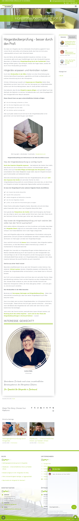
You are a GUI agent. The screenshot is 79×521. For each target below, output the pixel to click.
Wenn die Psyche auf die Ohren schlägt (70, 61)
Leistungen (46, 466)
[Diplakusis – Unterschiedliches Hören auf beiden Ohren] (42, 429)
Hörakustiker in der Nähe (18, 74)
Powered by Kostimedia (53, 512)
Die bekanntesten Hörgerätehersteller (70, 52)
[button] (3, 517)
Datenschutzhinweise (63, 512)
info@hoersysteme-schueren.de (12, 509)
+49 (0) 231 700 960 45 (10, 504)
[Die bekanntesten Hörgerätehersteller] (62, 51)
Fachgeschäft (47, 463)
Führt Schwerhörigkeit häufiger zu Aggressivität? (17, 476)
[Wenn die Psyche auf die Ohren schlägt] (62, 60)
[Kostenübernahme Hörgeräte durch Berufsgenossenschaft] (62, 41)
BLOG (13, 398)
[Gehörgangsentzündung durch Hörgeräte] (14, 429)
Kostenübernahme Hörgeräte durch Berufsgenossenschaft (70, 43)
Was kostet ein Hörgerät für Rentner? (13, 480)
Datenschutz (47, 476)
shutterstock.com (41, 154)
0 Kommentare (14, 442)
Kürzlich (72, 37)
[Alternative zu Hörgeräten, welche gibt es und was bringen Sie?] (7, 5)
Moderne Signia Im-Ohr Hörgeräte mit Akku (15, 472)
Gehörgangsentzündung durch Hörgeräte (14, 463)
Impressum (46, 474)
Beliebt (63, 37)
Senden (74, 507)
